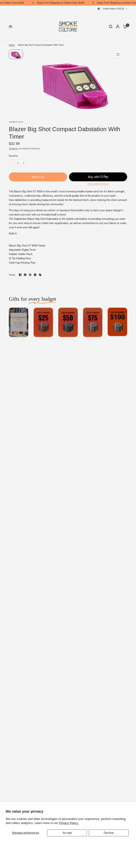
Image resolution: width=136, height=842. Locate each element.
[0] (124, 26)
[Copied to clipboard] (40, 275)
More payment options (98, 184)
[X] (25, 275)
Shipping (13, 148)
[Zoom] (118, 54)
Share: (12, 275)
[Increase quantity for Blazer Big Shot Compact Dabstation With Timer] (23, 163)
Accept (67, 833)
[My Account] (117, 26)
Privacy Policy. (69, 823)
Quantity (13, 155)
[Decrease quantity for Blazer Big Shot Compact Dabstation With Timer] (12, 163)
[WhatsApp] (35, 275)
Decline (109, 833)
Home (12, 45)
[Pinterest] (30, 275)
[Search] (110, 26)
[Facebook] (20, 275)
